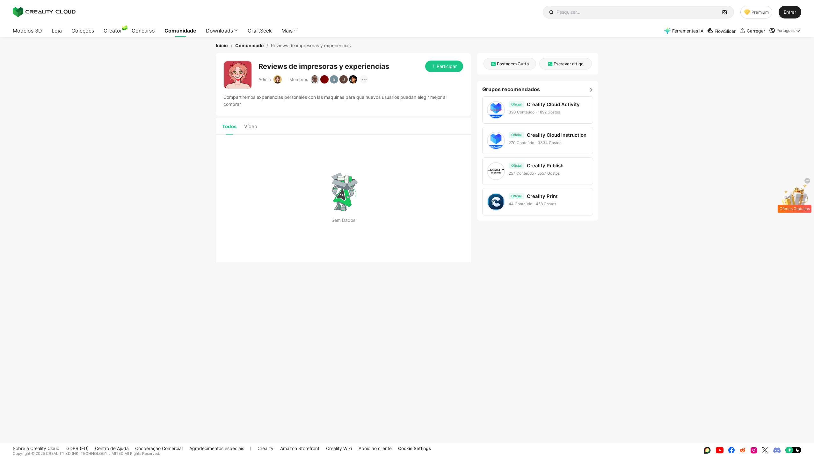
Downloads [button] (219, 30)
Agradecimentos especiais (216, 448)
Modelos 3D (27, 30)
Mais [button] (287, 30)
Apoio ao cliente (375, 448)
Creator (113, 30)
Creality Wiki (339, 448)
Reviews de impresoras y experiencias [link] (311, 45)
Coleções (82, 30)
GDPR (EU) (77, 448)
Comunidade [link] (249, 45)
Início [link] (222, 45)
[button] (785, 30)
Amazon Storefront (299, 448)
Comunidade (180, 30)
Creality (265, 448)
